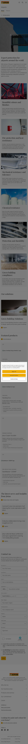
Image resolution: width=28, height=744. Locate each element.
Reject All (14, 371)
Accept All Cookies (14, 375)
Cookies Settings (14, 378)
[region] (14, 372)
